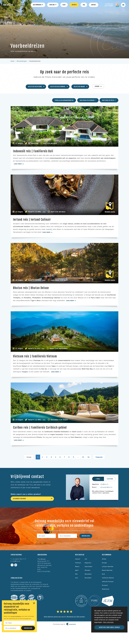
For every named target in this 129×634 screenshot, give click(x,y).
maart (77, 566)
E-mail (98, 479)
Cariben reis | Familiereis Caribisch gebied (40, 427)
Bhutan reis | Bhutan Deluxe (31, 288)
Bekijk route (110, 212)
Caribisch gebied (108, 578)
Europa (104, 563)
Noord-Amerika (107, 570)
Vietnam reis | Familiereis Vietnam (35, 356)
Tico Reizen (8, 5)
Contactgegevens (16, 555)
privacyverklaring (16, 616)
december (88, 578)
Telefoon (110, 479)
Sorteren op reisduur (87, 100)
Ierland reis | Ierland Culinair (32, 219)
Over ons (52, 5)
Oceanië (105, 585)
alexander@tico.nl (106, 487)
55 (83, 457)
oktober (87, 570)
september (88, 566)
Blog (64, 5)
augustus (88, 563)
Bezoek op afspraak (44, 565)
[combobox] (36, 86)
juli (86, 559)
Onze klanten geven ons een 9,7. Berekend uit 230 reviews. (64, 616)
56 (88, 457)
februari (78, 563)
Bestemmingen (37, 5)
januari (77, 559)
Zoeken (97, 86)
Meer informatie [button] (108, 622)
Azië (103, 574)
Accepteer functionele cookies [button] (109, 627)
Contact (93, 5)
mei (76, 574)
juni (76, 578)
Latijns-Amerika (107, 566)
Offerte (74, 5)
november (88, 574)
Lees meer (18, 164)
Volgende (99, 457)
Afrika (104, 559)
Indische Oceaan (108, 581)
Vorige (29, 457)
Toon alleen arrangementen (64, 100)
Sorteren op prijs (108, 100)
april (76, 570)
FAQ (84, 5)
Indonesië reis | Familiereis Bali (33, 151)
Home (12, 61)
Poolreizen (105, 589)
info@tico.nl (104, 484)
